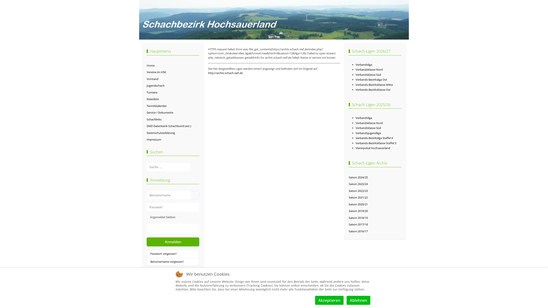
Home (151, 65)
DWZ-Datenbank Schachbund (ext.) (169, 126)
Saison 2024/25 (358, 177)
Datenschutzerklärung (161, 133)
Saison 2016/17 (358, 231)
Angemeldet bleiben (163, 217)
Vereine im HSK (156, 72)
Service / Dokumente (160, 112)
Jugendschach (155, 85)
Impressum (154, 139)
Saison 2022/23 (358, 191)
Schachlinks (154, 119)
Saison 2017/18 (358, 224)
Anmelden (173, 242)
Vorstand (152, 79)
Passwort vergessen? (163, 254)
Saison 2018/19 (358, 218)
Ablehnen (358, 300)
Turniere (152, 92)
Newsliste (153, 99)
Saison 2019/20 (358, 211)
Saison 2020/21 (358, 204)
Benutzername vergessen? (167, 262)
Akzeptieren (329, 300)
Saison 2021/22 (358, 197)
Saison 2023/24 (358, 184)
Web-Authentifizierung (177, 229)
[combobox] (168, 167)
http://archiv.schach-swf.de (225, 73)
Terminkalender (157, 106)
